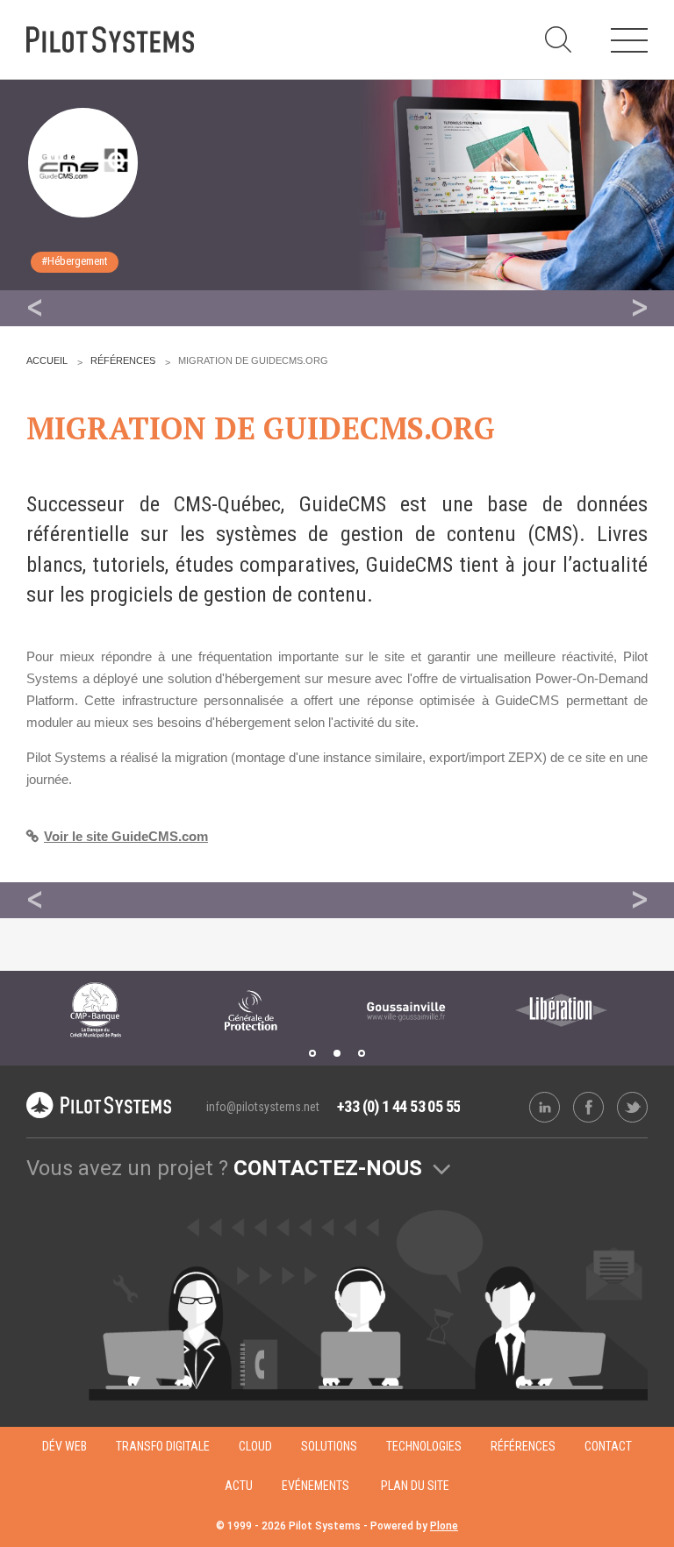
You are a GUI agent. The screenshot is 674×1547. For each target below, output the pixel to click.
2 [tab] (337, 1053)
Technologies (424, 1446)
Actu (239, 1486)
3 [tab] (361, 1053)
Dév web (64, 1446)
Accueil (47, 360)
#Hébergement (74, 260)
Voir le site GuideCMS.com (126, 836)
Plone (444, 1526)
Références (122, 360)
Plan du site (415, 1486)
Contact (608, 1446)
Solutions (329, 1446)
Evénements (315, 1486)
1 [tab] (312, 1053)
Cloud (255, 1446)
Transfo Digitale (163, 1446)
